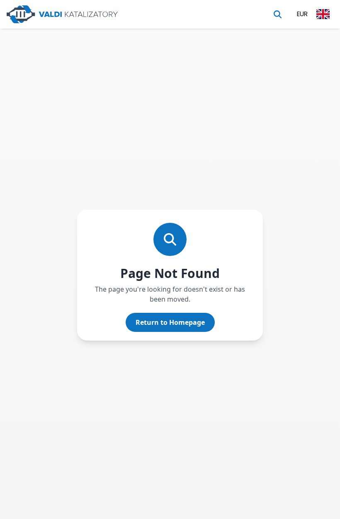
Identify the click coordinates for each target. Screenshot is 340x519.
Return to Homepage (170, 322)
